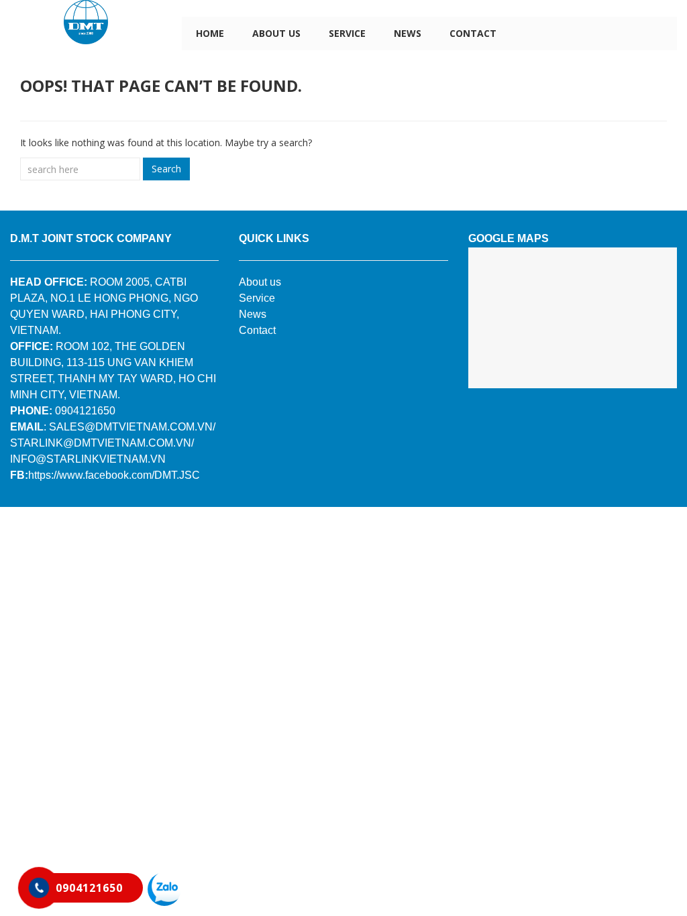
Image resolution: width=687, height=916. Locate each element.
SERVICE (347, 33)
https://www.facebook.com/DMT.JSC (114, 475)
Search (166, 168)
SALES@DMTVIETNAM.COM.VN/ (132, 427)
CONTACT (473, 33)
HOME (210, 33)
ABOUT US (276, 33)
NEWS (407, 33)
